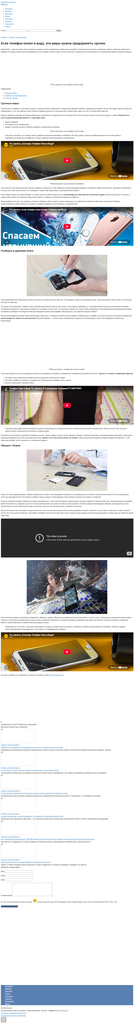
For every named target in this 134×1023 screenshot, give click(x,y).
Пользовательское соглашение (13, 1016)
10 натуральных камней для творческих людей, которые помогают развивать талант (34, 793)
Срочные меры (11, 93)
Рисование (9, 24)
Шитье (7, 26)
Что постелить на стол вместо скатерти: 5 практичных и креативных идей (29, 770)
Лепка (7, 16)
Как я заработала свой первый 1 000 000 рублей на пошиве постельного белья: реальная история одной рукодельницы (48, 839)
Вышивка (9, 9)
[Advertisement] (51, 68)
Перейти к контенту (8, 2)
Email (3, 876)
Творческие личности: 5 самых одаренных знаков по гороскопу (26, 862)
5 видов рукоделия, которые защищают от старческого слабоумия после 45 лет (32, 816)
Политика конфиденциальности (13, 1013)
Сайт (2, 880)
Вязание (8, 11)
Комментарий (6, 895)
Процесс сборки (11, 98)
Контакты (64, 1011)
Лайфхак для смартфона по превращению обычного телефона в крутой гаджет (32, 747)
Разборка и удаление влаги (16, 96)
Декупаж (8, 14)
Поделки (8, 21)
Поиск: (3, 31)
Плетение (9, 19)
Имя (2, 871)
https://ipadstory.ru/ (56, 675)
